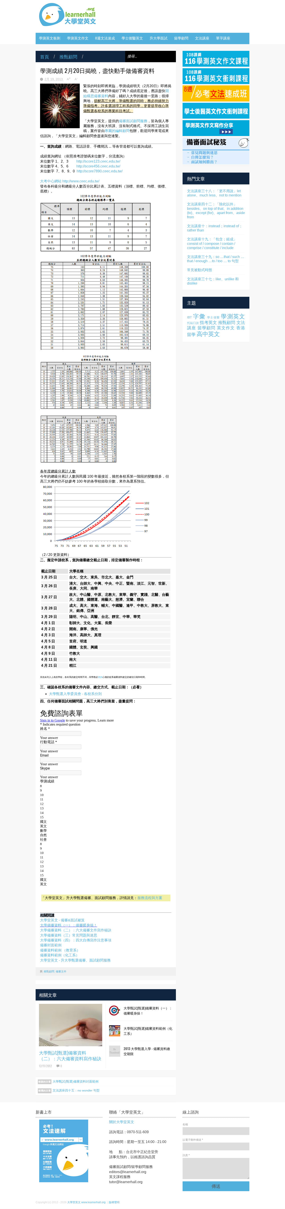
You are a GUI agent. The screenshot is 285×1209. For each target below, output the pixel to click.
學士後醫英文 (132, 38)
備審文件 (61, 971)
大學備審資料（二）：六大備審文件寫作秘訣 (75, 930)
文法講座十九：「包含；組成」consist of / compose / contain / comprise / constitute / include (212, 243)
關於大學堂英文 (121, 1122)
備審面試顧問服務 (133, 121)
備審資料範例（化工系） (59, 955)
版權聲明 (114, 1202)
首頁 (44, 56)
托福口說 (193, 323)
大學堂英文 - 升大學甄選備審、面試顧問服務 (75, 960)
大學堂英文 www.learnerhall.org (86, 1202)
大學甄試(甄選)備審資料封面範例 (75, 1081)
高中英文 (208, 334)
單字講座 (223, 38)
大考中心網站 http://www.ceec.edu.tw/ (69, 181)
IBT (189, 317)
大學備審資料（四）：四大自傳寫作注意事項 (75, 940)
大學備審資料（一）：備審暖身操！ (68, 925)
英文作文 (226, 328)
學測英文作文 (77, 38)
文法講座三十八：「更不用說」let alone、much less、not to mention (214, 193)
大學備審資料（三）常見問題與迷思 (68, 935)
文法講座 (202, 38)
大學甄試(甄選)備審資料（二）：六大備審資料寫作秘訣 (70, 1055)
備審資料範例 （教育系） (60, 950)
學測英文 (233, 316)
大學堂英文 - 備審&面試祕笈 (62, 920)
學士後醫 (213, 317)
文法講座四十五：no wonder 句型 (76, 1090)
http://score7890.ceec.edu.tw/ (99, 171)
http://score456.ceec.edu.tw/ (98, 166)
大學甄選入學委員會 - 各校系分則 (75, 694)
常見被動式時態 (199, 270)
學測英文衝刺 (49, 38)
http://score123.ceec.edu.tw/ (98, 161)
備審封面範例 (50, 945)
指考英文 (208, 322)
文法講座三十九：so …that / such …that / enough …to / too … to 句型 (215, 259)
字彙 (199, 316)
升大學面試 (158, 38)
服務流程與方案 (149, 898)
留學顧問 (181, 38)
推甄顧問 (68, 56)
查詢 (100, 677)
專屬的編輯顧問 (117, 131)
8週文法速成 (105, 38)
